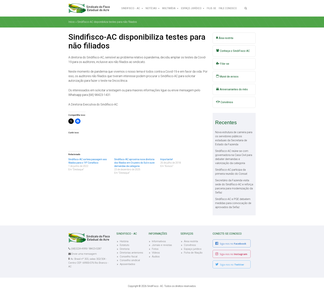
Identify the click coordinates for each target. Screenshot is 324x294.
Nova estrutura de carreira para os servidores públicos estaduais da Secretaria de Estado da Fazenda (233, 138)
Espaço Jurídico (191, 8)
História (124, 241)
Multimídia (169, 8)
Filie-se (212, 8)
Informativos (159, 241)
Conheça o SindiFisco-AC (235, 50)
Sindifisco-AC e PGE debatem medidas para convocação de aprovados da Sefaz (233, 203)
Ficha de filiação (193, 252)
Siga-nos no (232, 243)
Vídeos (156, 252)
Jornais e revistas (162, 245)
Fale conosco (228, 8)
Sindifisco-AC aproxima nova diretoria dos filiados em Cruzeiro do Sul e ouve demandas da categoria (134, 162)
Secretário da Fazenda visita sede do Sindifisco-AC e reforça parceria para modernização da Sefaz (234, 186)
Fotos (155, 248)
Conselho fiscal (128, 256)
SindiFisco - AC (131, 8)
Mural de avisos (229, 76)
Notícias (151, 8)
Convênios (227, 102)
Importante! (166, 159)
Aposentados (127, 264)
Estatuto (124, 245)
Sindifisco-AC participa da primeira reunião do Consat (231, 171)
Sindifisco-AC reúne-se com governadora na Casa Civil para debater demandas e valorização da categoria (233, 157)
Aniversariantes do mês (234, 89)
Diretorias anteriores (131, 252)
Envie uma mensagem (84, 253)
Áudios (156, 256)
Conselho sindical (130, 260)
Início (71, 21)
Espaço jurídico (192, 248)
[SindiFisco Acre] (89, 8)
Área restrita (226, 38)
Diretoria (124, 248)
